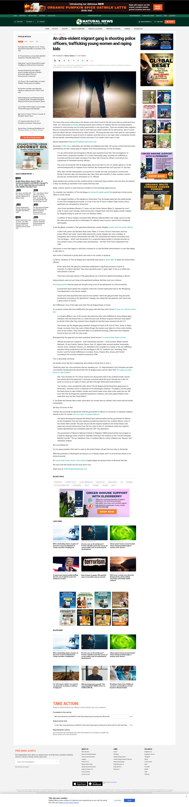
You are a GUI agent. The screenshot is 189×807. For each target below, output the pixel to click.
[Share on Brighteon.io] (60, 61)
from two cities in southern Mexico (86, 414)
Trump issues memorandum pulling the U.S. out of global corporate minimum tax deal (65, 576)
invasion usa (93, 65)
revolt (64, 67)
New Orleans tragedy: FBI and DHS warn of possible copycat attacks (93, 576)
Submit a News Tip (87, 769)
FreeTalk (147, 767)
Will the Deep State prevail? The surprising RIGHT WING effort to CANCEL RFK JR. (93, 686)
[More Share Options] (92, 61)
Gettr (145, 764)
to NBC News (66, 146)
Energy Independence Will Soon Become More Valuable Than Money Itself (23, 210)
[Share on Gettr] (87, 61)
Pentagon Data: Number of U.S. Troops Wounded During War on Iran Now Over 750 (31, 49)
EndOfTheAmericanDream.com (84, 142)
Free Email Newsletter (88, 757)
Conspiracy (62, 34)
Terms (65, 790)
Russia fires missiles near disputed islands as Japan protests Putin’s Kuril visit (31, 90)
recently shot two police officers (120, 227)
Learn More (117, 800)
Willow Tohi (93, 541)
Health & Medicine (78, 29)
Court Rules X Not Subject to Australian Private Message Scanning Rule (31, 107)
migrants (113, 65)
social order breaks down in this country (70, 460)
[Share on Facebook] (64, 61)
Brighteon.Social (149, 754)
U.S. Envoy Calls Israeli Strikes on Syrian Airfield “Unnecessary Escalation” (31, 82)
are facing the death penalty (98, 192)
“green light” (109, 260)
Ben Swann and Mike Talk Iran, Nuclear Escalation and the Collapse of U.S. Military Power (23, 195)
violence (75, 67)
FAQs (165, 15)
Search (173, 15)
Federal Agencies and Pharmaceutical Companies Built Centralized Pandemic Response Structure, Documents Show (31, 99)
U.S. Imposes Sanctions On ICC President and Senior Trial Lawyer (29, 122)
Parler (146, 759)
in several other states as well (114, 337)
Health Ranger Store (120, 757)
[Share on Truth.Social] (78, 61)
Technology (138, 29)
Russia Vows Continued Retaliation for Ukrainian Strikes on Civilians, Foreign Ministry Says (31, 130)
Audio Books (51, 15)
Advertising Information (89, 767)
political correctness (124, 65)
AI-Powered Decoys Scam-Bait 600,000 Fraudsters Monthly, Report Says (31, 57)
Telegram (147, 757)
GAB (145, 772)
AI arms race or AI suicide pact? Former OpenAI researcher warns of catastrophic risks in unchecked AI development (94, 546)
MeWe (146, 769)
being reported (62, 284)
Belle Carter (121, 573)
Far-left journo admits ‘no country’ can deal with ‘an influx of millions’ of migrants (65, 685)
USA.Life (147, 774)
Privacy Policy (86, 772)
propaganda (57, 67)
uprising (69, 67)
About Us (159, 15)
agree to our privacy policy (69, 803)
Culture (65, 29)
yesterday (74, 125)
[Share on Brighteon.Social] (55, 61)
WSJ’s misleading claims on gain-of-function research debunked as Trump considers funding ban (66, 545)
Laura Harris (64, 573)
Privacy (60, 790)
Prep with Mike (32, 15)
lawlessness (102, 65)
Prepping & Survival (113, 29)
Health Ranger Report (24, 174)
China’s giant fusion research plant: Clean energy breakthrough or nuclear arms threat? (122, 545)
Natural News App (119, 761)
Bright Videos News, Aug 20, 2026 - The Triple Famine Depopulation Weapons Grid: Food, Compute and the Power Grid (23, 224)
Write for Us (85, 761)
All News (116, 754)
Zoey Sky (92, 573)
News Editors (70, 56)
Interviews (42, 15)
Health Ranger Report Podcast (123, 759)
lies (108, 65)
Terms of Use (86, 774)
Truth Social (148, 761)
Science (127, 29)
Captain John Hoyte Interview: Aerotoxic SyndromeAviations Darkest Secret (39, 222)
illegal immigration (82, 65)
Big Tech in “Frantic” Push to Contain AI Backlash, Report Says (31, 115)
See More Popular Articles (32, 137)
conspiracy (60, 65)
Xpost (81, 67)
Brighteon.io (148, 752)
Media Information (87, 764)
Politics (55, 29)
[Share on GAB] (82, 61)
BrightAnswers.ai (135, 15)
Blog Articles (117, 767)
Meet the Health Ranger (89, 754)
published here (76, 793)
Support (84, 759)
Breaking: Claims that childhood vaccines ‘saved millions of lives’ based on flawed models (121, 685)
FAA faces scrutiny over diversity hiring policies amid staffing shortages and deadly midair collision (122, 577)
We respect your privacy (22, 766)
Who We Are (85, 752)
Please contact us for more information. (65, 734)
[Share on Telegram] (73, 61)
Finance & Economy (95, 29)
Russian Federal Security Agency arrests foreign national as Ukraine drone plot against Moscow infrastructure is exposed (29, 73)
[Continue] (56, 762)
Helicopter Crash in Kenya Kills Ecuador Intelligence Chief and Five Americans (31, 64)
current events (70, 65)
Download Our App (148, 15)
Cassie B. (63, 541)
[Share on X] (69, 61)
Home (15, 15)
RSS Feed (116, 769)
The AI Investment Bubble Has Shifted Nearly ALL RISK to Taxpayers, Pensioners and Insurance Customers (40, 211)
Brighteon (22, 15)
